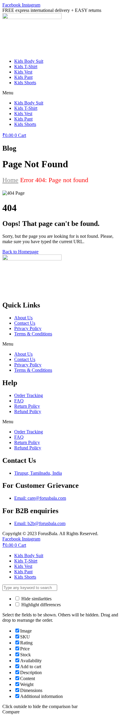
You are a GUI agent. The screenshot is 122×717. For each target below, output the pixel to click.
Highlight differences (40, 604)
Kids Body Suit (28, 61)
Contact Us (24, 323)
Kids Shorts (25, 82)
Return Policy (27, 406)
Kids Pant (23, 77)
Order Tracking (28, 395)
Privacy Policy (27, 328)
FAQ (19, 400)
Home (10, 180)
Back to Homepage (20, 251)
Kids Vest (23, 71)
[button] (61, 93)
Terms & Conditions (33, 333)
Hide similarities (36, 598)
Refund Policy (27, 411)
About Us (23, 317)
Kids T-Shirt (25, 66)
